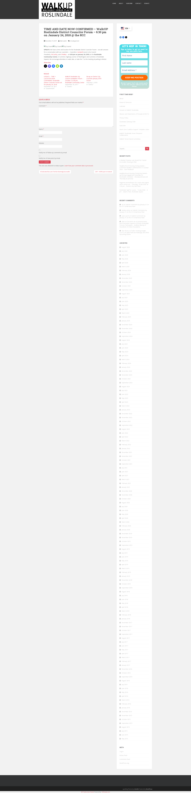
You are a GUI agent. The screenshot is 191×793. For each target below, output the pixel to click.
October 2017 (126, 630)
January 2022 (126, 448)
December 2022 (127, 414)
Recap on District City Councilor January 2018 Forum (93, 78)
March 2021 (125, 479)
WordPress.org (124, 763)
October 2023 (126, 379)
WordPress (149, 789)
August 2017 (126, 638)
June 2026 (125, 255)
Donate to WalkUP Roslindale (128, 110)
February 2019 (126, 572)
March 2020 (125, 522)
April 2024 (125, 356)
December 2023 (127, 371)
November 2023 (127, 375)
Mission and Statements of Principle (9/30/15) (134, 114)
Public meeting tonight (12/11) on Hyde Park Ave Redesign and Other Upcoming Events (134, 232)
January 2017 (126, 665)
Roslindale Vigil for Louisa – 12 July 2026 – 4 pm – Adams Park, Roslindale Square (133, 191)
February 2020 (126, 526)
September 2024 (127, 336)
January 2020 (126, 530)
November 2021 (127, 456)
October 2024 (126, 332)
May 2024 (125, 352)
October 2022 (126, 421)
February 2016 (126, 704)
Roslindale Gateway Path (127, 122)
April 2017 (125, 653)
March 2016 (125, 700)
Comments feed (124, 759)
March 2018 (125, 611)
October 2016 (126, 673)
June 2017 (125, 646)
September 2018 (127, 588)
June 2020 (125, 510)
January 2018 (126, 619)
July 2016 (124, 684)
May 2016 (125, 692)
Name (41, 129)
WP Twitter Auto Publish (87, 792)
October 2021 (126, 460)
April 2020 (125, 518)
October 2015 (126, 719)
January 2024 (126, 367)
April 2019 (125, 564)
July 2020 (124, 506)
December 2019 (127, 534)
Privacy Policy (123, 118)
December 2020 (127, 491)
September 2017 (127, 634)
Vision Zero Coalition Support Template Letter (134, 129)
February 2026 (126, 270)
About (121, 3)
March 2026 (125, 267)
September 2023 (127, 383)
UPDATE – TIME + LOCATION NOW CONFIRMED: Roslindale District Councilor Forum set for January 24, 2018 (53, 80)
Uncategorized (74, 41)
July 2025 (124, 297)
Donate (146, 3)
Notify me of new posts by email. (49, 158)
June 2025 (125, 301)
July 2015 (124, 731)
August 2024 (126, 340)
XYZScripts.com (106, 792)
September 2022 (127, 425)
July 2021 (124, 468)
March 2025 (125, 313)
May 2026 (125, 259)
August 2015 (126, 727)
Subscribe (129, 3)
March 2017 (125, 657)
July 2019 (124, 553)
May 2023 (125, 398)
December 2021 (127, 452)
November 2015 (127, 715)
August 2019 (126, 549)
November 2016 (127, 669)
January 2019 (126, 576)
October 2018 (126, 584)
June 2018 (125, 599)
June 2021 (125, 472)
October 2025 (126, 286)
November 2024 (127, 328)
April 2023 (125, 402)
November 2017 (127, 626)
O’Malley (63, 54)
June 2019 (125, 557)
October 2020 (126, 499)
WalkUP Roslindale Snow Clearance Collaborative (130, 134)
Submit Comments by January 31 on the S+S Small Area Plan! (134, 205)
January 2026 (126, 274)
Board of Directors (125, 102)
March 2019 (125, 568)
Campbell (80, 52)
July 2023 (124, 390)
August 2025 (126, 294)
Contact (138, 3)
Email (41, 136)
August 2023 (126, 386)
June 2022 (125, 433)
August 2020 (126, 503)
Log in (121, 751)
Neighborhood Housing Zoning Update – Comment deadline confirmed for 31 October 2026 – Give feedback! (134, 167)
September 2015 (127, 723)
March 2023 (125, 406)
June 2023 (125, 394)
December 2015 (127, 712)
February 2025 (126, 317)
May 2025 (125, 305)
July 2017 (124, 642)
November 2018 (127, 580)
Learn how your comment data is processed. (78, 166)
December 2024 (127, 325)
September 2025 (127, 290)
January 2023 (126, 410)
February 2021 (126, 483)
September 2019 (127, 545)
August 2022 (126, 429)
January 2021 (126, 487)
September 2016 (127, 677)
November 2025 (127, 282)
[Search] (147, 148)
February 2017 (126, 661)
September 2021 (127, 464)
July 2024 (124, 344)
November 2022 (127, 417)
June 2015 (125, 735)
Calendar (122, 106)
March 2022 (125, 441)
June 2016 (125, 688)
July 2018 (124, 595)
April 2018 (125, 607)
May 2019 (125, 561)
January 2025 (126, 321)
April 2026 (125, 263)
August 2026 (126, 247)
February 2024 (126, 363)
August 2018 (126, 592)
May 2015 (125, 739)
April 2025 (125, 309)
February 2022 (126, 445)
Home (114, 3)
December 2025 (127, 278)
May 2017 (125, 650)
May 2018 (125, 603)
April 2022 (125, 437)
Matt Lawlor (63, 41)
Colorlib (136, 789)
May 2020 (125, 514)
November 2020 (127, 495)
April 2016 (125, 696)
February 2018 (126, 615)
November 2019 (127, 537)
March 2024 (125, 359)
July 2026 (124, 251)
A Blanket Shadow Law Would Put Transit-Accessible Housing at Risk (133, 161)
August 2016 (126, 681)
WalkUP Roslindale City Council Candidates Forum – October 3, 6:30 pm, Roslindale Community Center (74, 79)
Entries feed (123, 755)
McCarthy (54, 54)
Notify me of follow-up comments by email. (53, 152)
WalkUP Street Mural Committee (129, 139)
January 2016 (126, 708)
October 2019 (126, 541)
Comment (42, 106)
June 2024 (125, 348)
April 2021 (125, 475)
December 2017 (127, 623)
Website (41, 143)
